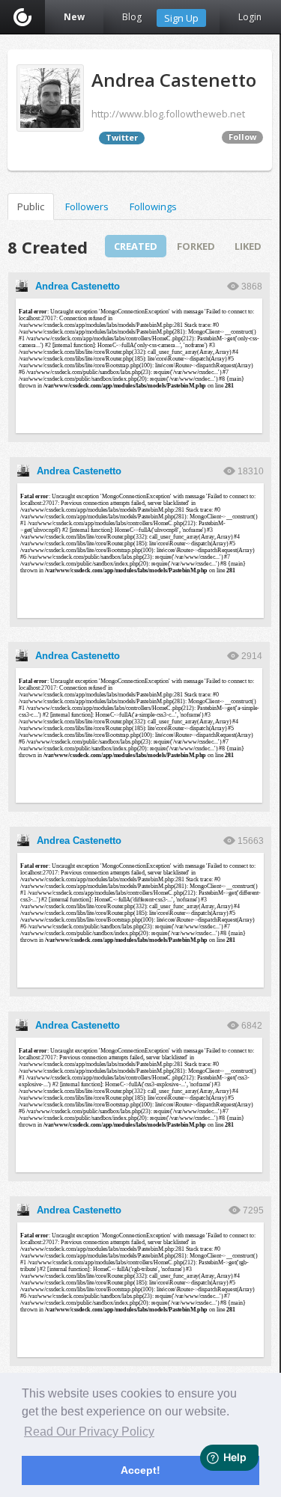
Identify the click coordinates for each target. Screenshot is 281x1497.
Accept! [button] (140, 1470)
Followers (87, 206)
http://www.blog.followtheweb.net (168, 113)
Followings (153, 206)
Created (135, 246)
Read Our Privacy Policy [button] (89, 1431)
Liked (248, 246)
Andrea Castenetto (77, 286)
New (74, 16)
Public (30, 206)
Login (250, 16)
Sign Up (181, 18)
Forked (196, 246)
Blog (132, 16)
